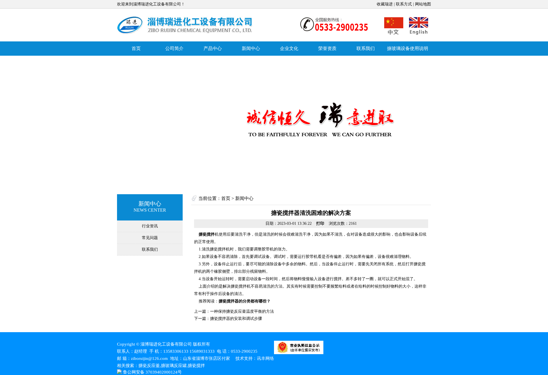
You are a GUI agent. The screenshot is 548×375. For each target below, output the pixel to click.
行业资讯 (150, 226)
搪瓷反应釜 (149, 365)
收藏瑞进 (385, 4)
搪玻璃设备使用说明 (407, 48)
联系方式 (404, 4)
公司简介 (174, 48)
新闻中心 (251, 48)
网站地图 (423, 4)
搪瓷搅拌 (207, 234)
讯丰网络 (265, 358)
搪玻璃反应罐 (185, 25)
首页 (136, 48)
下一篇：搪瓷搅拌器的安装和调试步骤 (228, 318)
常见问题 (150, 238)
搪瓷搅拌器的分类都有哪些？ (245, 301)
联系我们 (365, 48)
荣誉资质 (327, 48)
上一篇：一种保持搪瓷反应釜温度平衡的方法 (234, 311)
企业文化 (289, 48)
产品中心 (213, 48)
